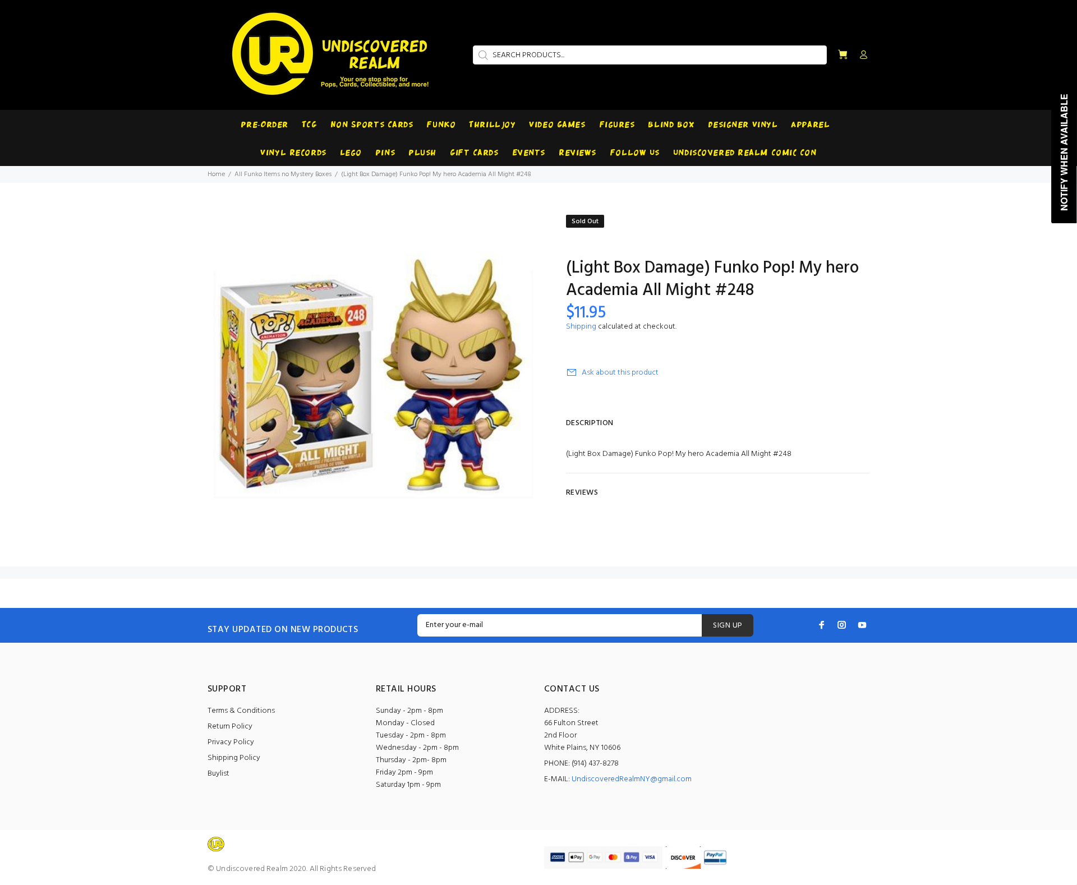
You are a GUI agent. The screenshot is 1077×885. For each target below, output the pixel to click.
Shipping (581, 326)
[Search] (482, 54)
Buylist (218, 773)
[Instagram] (842, 624)
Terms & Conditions (241, 710)
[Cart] (843, 55)
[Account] (861, 55)
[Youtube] (862, 624)
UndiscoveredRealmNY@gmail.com (632, 779)
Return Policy (230, 726)
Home (216, 174)
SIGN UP (727, 625)
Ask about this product (620, 372)
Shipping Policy (234, 758)
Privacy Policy (231, 742)
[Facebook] (821, 624)
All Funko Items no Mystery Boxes (283, 174)
